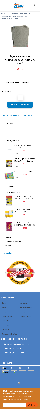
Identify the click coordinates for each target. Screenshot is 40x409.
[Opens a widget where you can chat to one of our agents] (32, 405)
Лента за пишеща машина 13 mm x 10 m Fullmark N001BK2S (23, 198)
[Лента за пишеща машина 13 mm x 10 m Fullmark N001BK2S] (9, 200)
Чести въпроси (26, 307)
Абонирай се (11, 186)
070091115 (16, 348)
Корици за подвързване (10, 19)
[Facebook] (4, 357)
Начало (4, 303)
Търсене (5, 325)
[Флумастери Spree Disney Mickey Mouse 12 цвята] (9, 163)
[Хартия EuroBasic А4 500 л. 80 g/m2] (9, 214)
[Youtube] (18, 357)
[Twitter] (9, 357)
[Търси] (8, 5)
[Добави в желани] (34, 90)
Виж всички (8, 245)
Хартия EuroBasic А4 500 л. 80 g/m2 (23, 211)
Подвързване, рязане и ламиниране (14, 16)
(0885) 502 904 (18, 352)
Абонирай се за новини (13, 241)
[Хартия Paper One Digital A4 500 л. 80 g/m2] (9, 227)
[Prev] (6, 273)
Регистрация (7, 316)
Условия (23, 303)
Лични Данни (25, 316)
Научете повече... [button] (21, 399)
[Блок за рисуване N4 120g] (9, 176)
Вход (4, 312)
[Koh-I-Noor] (20, 272)
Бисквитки (6, 330)
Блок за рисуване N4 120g (24, 172)
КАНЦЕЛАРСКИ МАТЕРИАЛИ (20, 13)
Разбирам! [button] (19, 405)
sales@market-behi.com (19, 344)
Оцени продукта (7, 123)
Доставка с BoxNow (10, 334)
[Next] (34, 273)
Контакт (5, 321)
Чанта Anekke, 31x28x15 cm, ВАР (23, 147)
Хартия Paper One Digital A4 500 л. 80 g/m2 (24, 224)
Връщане (23, 312)
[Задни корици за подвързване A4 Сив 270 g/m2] (20, 36)
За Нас (4, 307)
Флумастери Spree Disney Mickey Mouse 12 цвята (24, 160)
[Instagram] (14, 357)
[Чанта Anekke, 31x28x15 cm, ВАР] (9, 150)
